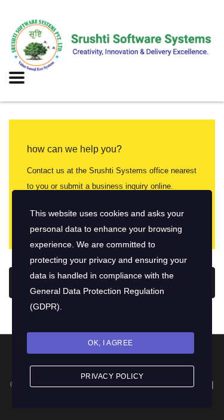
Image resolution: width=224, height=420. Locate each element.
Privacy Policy (112, 376)
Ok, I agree (110, 343)
